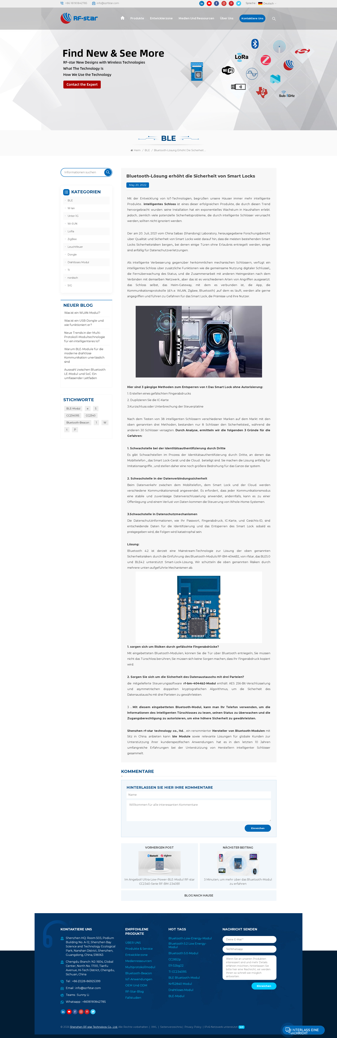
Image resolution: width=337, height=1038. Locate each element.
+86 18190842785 (76, 3)
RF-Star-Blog (134, 991)
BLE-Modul (73, 408)
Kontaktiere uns (252, 18)
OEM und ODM (136, 985)
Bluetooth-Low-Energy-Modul (190, 938)
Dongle (72, 254)
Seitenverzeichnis (171, 1027)
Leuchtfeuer (75, 246)
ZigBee (72, 239)
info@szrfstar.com (108, 3)
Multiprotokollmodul (140, 967)
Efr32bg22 (176, 965)
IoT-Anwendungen (138, 979)
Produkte (137, 18)
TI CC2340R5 (177, 971)
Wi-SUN (72, 223)
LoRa (71, 231)
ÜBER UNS (133, 942)
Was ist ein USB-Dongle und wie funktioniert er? (84, 323)
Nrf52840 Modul (180, 984)
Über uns (226, 18)
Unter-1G (73, 216)
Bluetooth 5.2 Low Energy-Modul (187, 945)
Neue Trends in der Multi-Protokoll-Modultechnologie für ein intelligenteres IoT (84, 337)
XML (154, 1027)
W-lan (71, 208)
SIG (70, 285)
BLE (147, 150)
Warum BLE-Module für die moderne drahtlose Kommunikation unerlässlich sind (84, 355)
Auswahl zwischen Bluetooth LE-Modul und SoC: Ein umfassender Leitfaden (84, 374)
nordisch (73, 277)
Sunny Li (83, 995)
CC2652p (174, 959)
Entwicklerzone (161, 18)
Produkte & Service (139, 948)
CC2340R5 (72, 415)
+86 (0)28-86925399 (86, 981)
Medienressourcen (138, 961)
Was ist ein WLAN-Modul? (82, 312)
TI (69, 270)
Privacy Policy (192, 1027)
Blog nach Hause (198, 895)
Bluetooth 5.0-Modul (183, 953)
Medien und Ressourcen (196, 18)
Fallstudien (133, 997)
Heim (137, 150)
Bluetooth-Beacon (77, 422)
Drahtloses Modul (78, 262)
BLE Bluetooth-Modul (184, 977)
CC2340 (90, 415)
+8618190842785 (94, 1001)
